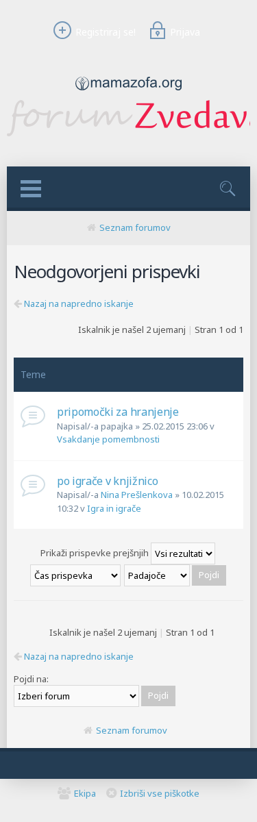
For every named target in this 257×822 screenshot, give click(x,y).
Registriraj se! (105, 31)
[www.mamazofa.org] (128, 94)
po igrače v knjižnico (107, 480)
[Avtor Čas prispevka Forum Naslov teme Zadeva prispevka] (76, 575)
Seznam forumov (135, 227)
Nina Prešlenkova (137, 494)
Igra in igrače (114, 508)
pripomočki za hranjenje (118, 411)
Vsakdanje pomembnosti (108, 439)
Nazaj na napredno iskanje (79, 303)
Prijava (185, 31)
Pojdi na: (31, 679)
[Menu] (31, 188)
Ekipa (85, 793)
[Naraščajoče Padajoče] (176, 575)
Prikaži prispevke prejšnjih (95, 553)
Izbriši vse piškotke (159, 793)
